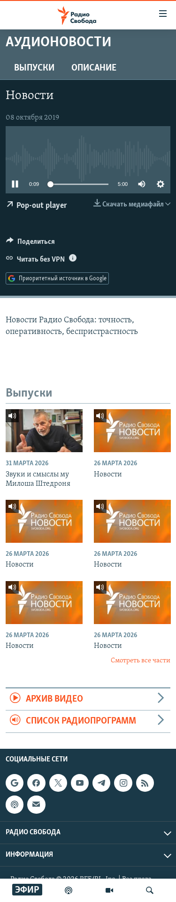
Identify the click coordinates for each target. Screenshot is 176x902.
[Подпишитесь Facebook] (36, 783)
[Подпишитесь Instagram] (123, 783)
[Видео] (109, 890)
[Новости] (132, 430)
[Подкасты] (14, 804)
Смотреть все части (140, 660)
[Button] (30, 244)
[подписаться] (36, 804)
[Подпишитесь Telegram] (101, 783)
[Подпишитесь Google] (14, 783)
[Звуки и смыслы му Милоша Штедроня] (44, 430)
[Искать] (150, 890)
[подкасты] (68, 890)
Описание (93, 68)
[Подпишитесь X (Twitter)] (58, 783)
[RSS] (145, 783)
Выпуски (34, 68)
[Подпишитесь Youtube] (80, 783)
